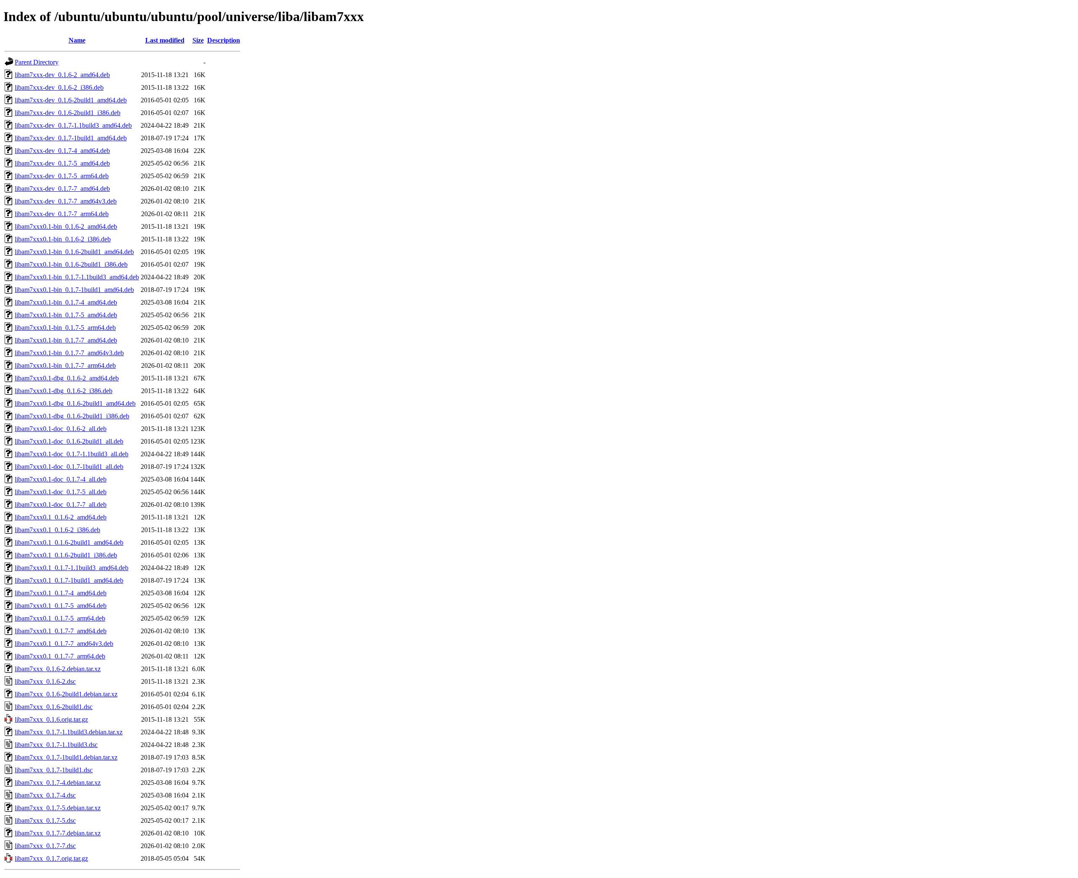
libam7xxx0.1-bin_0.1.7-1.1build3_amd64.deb (77, 277)
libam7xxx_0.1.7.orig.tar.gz (51, 858)
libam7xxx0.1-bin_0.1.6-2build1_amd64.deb (74, 251)
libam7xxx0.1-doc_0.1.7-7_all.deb (61, 504)
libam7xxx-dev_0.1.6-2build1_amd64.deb (71, 100)
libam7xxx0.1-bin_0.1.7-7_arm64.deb (65, 365)
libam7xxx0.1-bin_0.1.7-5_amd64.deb (66, 315)
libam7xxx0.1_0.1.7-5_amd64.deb (61, 605)
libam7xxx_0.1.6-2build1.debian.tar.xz (66, 694)
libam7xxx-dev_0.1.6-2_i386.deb (59, 87)
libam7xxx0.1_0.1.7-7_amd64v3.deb (64, 643)
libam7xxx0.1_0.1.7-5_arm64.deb (60, 618)
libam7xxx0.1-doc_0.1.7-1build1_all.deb (69, 466)
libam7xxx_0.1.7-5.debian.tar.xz (58, 807)
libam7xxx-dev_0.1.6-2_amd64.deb (62, 74)
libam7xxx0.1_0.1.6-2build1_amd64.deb (69, 542)
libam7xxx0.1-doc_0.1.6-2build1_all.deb (69, 441)
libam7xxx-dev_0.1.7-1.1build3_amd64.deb (73, 125)
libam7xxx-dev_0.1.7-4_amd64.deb (62, 150)
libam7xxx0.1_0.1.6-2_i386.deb (57, 529)
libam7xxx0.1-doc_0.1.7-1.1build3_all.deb (71, 454)
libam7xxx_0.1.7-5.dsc (45, 820)
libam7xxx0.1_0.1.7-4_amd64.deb (61, 593)
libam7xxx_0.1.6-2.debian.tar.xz (58, 668)
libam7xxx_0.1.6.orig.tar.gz (51, 719)
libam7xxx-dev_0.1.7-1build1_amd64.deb (71, 138)
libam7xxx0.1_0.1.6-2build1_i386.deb (66, 555)
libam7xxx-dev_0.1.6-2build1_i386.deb (67, 112)
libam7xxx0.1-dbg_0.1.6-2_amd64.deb (67, 378)
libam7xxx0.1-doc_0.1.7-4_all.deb (61, 479)
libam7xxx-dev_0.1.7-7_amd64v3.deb (66, 201)
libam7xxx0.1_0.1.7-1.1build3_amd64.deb (71, 567)
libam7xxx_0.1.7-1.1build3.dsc (56, 744)
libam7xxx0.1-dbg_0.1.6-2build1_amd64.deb (75, 403)
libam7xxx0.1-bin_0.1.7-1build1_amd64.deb (74, 289)
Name (77, 40)
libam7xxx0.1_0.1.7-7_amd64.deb (61, 630)
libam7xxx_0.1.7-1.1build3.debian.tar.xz (69, 732)
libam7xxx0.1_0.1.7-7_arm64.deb (60, 656)
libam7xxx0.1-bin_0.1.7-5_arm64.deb (65, 327)
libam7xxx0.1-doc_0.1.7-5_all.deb (61, 491)
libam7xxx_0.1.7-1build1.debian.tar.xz (66, 757)
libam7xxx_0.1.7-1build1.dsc (54, 770)
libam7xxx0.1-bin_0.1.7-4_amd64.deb (66, 302)
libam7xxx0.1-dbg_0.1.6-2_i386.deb (63, 390)
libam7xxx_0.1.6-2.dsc (45, 681)
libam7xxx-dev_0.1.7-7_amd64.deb (62, 188)
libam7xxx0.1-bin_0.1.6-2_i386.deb (63, 239)
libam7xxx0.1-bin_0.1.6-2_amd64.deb (66, 226)
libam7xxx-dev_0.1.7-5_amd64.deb (62, 163)
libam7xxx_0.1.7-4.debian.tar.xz (58, 782)
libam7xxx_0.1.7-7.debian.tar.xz (58, 833)
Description (223, 40)
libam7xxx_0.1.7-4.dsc (45, 795)
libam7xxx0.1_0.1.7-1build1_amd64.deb (69, 580)
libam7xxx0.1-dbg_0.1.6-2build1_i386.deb (72, 416)
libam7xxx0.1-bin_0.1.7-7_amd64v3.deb (69, 352)
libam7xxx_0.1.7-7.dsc (45, 845)
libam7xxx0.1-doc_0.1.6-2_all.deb (61, 428)
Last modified (164, 40)
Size (198, 40)
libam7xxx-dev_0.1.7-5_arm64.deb (62, 175)
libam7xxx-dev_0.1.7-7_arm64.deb (62, 213)
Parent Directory (37, 62)
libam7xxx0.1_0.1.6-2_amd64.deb (61, 517)
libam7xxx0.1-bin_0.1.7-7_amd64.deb (66, 340)
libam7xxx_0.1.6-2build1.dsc (54, 706)
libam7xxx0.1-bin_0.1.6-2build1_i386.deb (71, 264)
